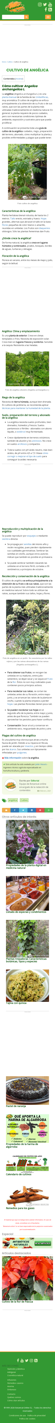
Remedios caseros (15, 1383)
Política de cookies (27, 1418)
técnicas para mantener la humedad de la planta (26, 408)
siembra (6, 539)
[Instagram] (31, 1361)
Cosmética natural (15, 1375)
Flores (5, 224)
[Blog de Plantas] (36, 1361)
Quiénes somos (14, 1397)
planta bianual (9, 97)
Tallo (12, 218)
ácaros (13, 749)
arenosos (37, 440)
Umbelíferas (42, 97)
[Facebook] (18, 1361)
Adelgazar (11, 1372)
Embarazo (11, 1389)
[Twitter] (26, 1361)
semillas (28, 544)
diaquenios (44, 228)
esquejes (31, 535)
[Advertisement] (27, 44)
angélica (13, 800)
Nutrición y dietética (16, 1369)
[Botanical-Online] (15, 6)
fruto (50, 678)
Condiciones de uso (17, 1415)
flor (14, 682)
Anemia (10, 1386)
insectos (29, 746)
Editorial (35, 780)
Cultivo (10, 62)
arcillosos (22, 444)
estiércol (21, 431)
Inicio (4, 62)
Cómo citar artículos (16, 1400)
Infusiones (11, 1380)
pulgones (22, 752)
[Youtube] (22, 1361)
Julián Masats (41, 764)
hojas (10, 704)
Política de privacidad (36, 1415)
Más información (12, 757)
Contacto (11, 1394)
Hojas (43, 218)
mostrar (19, 78)
